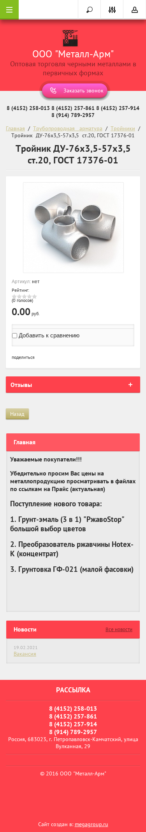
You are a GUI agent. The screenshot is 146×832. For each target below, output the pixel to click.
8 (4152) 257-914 (117, 108)
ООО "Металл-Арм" (73, 54)
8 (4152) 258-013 (28, 108)
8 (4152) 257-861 (73, 108)
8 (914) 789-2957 (73, 115)
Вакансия (25, 653)
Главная (15, 128)
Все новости (119, 629)
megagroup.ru (91, 824)
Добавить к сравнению (48, 335)
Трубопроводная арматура (67, 128)
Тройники (123, 128)
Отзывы (21, 385)
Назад (17, 413)
